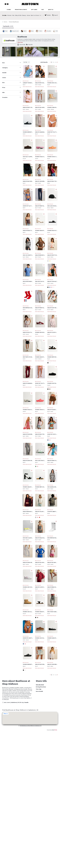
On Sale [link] (4, 15)
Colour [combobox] (4, 77)
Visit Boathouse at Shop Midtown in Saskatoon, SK (30, 725)
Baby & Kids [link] (18, 15)
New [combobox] (3, 62)
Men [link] (13, 15)
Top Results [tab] (8, 26)
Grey (35, 517)
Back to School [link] (35, 15)
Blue (49, 287)
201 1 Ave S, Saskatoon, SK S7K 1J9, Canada (16, 702)
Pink (51, 287)
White (47, 260)
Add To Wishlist (31, 66)
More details (39, 691)
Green (35, 466)
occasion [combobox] (4, 97)
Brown (49, 389)
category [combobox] (5, 67)
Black (47, 287)
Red (39, 517)
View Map (38, 689)
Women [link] (9, 15)
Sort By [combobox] (25, 62)
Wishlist (49, 15)
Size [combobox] (3, 82)
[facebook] (5, 4)
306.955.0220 (22, 44)
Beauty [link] (24, 15)
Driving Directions (41, 687)
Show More (20, 42)
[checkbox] (5, 31)
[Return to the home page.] (30, 3)
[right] (42, 15)
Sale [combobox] (3, 92)
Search (56, 15)
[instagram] (8, 4)
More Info (30, 44)
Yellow (49, 260)
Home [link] (28, 15)
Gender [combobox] (4, 72)
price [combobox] (3, 87)
